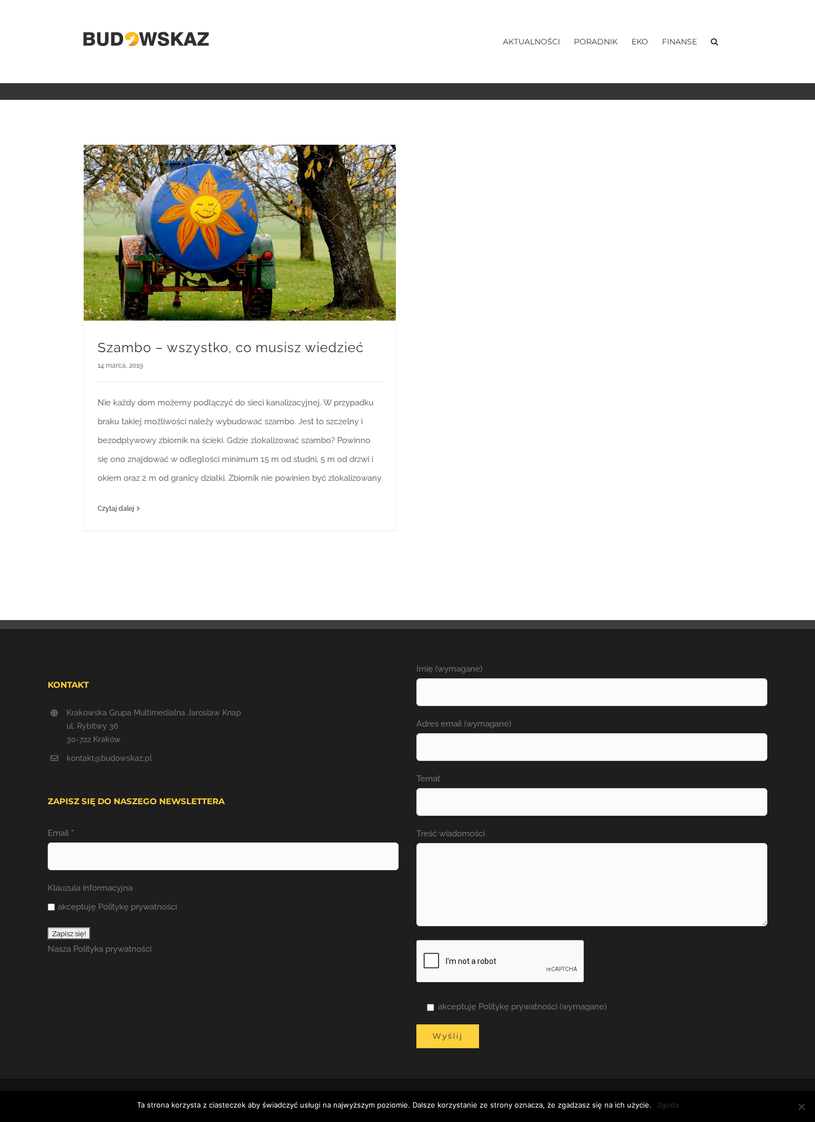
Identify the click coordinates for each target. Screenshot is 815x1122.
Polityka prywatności (112, 949)
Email (61, 833)
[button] (714, 41)
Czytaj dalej (116, 508)
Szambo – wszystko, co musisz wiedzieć (231, 347)
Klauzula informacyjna (90, 888)
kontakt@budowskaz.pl (109, 758)
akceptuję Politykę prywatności (117, 907)
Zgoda (668, 1104)
